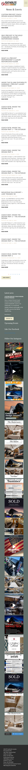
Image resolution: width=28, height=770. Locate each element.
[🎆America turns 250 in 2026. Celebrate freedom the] (14, 644)
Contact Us (9, 318)
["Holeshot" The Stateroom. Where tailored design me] (14, 722)
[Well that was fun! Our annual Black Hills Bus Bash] (14, 351)
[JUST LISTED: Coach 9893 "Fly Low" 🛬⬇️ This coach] (14, 527)
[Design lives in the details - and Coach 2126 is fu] (14, 410)
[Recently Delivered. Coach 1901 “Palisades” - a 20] (14, 507)
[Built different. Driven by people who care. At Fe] (14, 624)
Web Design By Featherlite (9, 765)
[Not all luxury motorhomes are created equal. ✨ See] (14, 605)
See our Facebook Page (10, 333)
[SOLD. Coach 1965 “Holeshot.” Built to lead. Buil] (14, 683)
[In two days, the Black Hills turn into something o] (14, 390)
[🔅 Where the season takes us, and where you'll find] (14, 488)
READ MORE (4, 27)
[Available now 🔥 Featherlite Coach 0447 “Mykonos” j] (14, 585)
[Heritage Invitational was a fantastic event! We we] (14, 566)
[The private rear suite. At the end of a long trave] (14, 429)
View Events (6, 277)
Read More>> (8, 314)
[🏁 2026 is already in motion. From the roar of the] (14, 663)
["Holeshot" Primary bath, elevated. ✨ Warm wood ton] (14, 702)
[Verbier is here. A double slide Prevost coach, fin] (14, 468)
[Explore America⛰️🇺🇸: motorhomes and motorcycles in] (14, 371)
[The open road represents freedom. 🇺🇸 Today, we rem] (14, 546)
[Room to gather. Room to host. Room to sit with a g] (14, 449)
